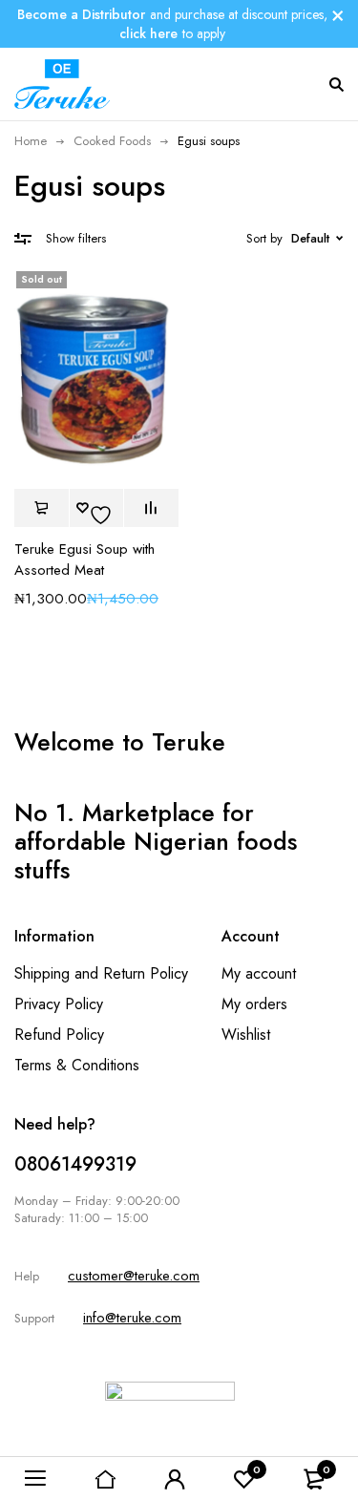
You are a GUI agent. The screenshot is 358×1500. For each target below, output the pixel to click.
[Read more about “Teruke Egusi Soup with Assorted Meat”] (41, 508)
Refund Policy (59, 1035)
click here (148, 33)
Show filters (76, 238)
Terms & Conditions (76, 1065)
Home (30, 141)
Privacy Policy (58, 1004)
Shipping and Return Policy (101, 973)
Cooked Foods (112, 141)
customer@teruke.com (134, 1275)
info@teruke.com (132, 1317)
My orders (254, 1004)
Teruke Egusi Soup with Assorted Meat (84, 560)
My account (258, 973)
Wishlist (245, 1035)
